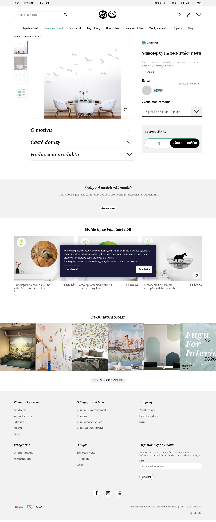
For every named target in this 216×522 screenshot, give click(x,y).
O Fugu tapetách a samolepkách (91, 410)
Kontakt (185, 3)
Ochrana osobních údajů (163, 507)
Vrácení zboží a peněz (24, 416)
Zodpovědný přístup (86, 452)
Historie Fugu (83, 458)
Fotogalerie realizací (148, 416)
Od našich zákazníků (23, 452)
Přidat (185, 143)
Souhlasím (144, 269)
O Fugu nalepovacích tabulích (90, 427)
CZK (198, 3)
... (148, 72)
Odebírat (146, 477)
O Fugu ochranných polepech (90, 422)
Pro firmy (29, 3)
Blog (173, 3)
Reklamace (19, 422)
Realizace (44, 3)
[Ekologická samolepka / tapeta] (44, 258)
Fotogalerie (160, 3)
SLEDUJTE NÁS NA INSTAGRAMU (108, 380)
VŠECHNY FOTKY (108, 208)
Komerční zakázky (22, 458)
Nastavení (72, 269)
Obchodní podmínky (139, 507)
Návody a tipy (20, 410)
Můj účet (18, 427)
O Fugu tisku (82, 416)
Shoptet (198, 513)
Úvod (16, 3)
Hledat (66, 15)
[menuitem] (30, 28)
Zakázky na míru (147, 410)
